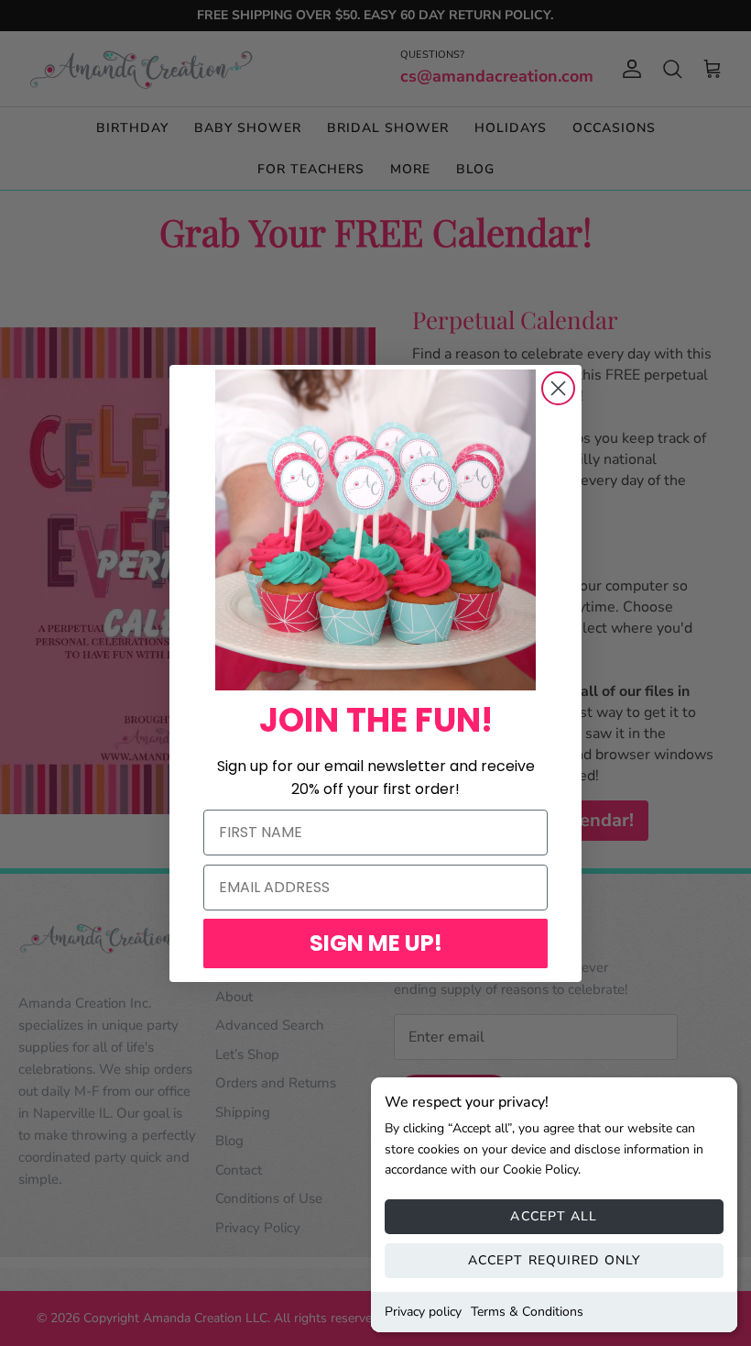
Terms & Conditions (527, 1311)
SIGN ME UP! (376, 943)
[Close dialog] (558, 388)
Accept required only (554, 1260)
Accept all (553, 1216)
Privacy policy (423, 1311)
